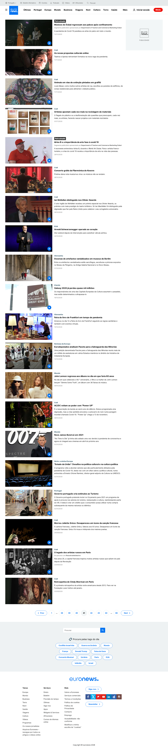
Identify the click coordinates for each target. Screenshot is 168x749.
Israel (91, 663)
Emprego (68, 715)
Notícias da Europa (62, 344)
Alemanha (58, 256)
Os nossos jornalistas (31, 726)
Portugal (38, 10)
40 (77, 613)
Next (88, 10)
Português (11, 3)
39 (69, 613)
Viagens (79, 10)
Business (68, 10)
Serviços (47, 688)
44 (106, 613)
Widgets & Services (51, 712)
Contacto (68, 712)
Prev (42, 613)
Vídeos (25, 719)
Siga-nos (47, 706)
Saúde (114, 10)
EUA (56, 226)
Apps (46, 709)
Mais (66, 688)
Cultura (96, 10)
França (65, 651)
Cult (56, 50)
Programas (27, 723)
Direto (158, 10)
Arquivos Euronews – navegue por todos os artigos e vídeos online (31, 732)
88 (116, 613)
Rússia (106, 645)
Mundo (57, 10)
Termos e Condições (72, 699)
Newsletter (93, 704)
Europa (48, 10)
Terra (105, 10)
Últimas (27, 10)
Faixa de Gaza (100, 651)
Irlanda (57, 285)
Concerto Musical (66, 657)
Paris (96, 657)
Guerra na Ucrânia (89, 645)
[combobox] (100, 3)
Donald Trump (81, 651)
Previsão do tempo (51, 699)
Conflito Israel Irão (66, 645)
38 (62, 613)
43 (99, 613)
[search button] (88, 3)
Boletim (46, 695)
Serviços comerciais (72, 695)
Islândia (78, 663)
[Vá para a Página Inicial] (13, 10)
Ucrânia (84, 657)
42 (91, 613)
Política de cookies (71, 702)
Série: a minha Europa (63, 461)
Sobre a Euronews (71, 692)
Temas (25, 688)
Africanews (48, 716)
